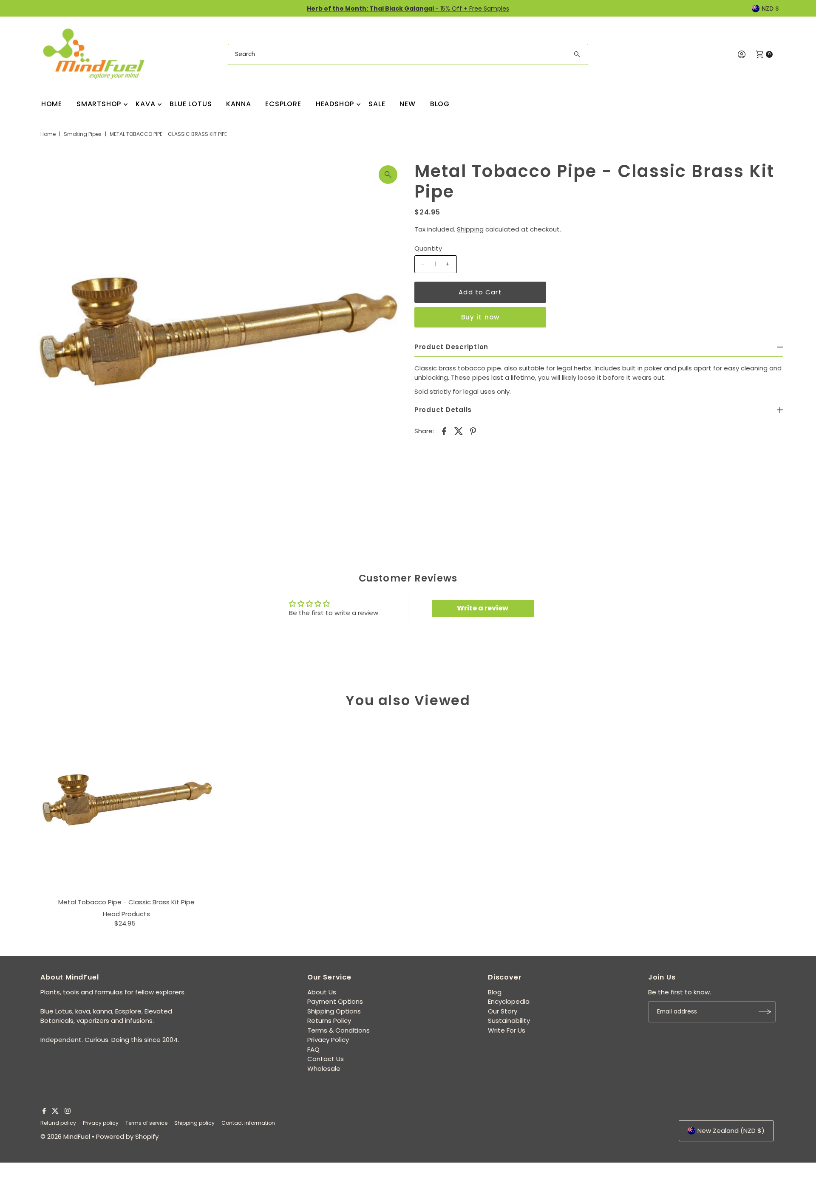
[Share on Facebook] (444, 430)
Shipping (470, 229)
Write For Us (506, 1030)
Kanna (238, 104)
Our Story (502, 1011)
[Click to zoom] (388, 174)
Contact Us (325, 1058)
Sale (376, 104)
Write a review (482, 608)
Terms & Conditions (338, 1030)
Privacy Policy (328, 1039)
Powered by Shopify (127, 1136)
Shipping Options (334, 1011)
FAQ (313, 1049)
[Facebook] (44, 1111)
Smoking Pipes (83, 134)
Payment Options (335, 1001)
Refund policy (58, 1122)
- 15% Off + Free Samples (408, 8)
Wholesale (323, 1068)
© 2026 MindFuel (65, 1136)
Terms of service (146, 1122)
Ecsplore (283, 104)
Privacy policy (101, 1122)
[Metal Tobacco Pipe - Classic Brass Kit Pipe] (126, 806)
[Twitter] (55, 1111)
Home (51, 104)
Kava (145, 104)
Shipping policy (194, 1122)
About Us (321, 992)
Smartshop (98, 104)
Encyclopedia (509, 1001)
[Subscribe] (765, 1011)
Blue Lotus (191, 104)
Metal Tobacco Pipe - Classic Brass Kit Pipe (126, 902)
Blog (440, 104)
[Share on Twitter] (458, 430)
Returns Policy (329, 1020)
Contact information (248, 1122)
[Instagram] (68, 1111)
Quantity (428, 248)
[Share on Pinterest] (473, 430)
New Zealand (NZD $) (731, 1130)
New (407, 104)
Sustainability (509, 1020)
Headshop (335, 104)
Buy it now (480, 317)
